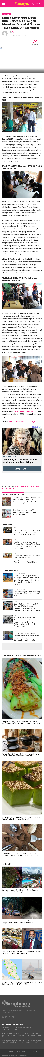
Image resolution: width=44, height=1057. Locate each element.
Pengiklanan (8, 1051)
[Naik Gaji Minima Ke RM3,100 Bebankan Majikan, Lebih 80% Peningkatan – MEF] (22, 949)
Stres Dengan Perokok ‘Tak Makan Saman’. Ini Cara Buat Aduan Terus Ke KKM (24, 512)
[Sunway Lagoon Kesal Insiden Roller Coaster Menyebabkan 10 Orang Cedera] (22, 887)
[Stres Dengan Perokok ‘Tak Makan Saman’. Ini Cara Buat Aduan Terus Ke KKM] (6, 513)
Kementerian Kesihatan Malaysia (22, 422)
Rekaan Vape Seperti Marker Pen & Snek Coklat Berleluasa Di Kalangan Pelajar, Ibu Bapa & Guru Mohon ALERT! (27, 501)
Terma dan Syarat (34, 1051)
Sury (13, 32)
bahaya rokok (8, 488)
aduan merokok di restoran (27, 486)
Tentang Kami (20, 1051)
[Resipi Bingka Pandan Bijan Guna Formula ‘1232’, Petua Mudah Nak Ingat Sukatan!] (22, 814)
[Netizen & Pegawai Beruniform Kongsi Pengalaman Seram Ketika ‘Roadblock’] (22, 918)
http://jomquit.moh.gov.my (26, 411)
